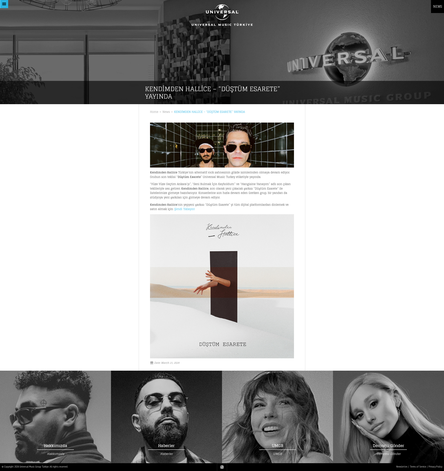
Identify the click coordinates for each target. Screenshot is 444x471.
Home (154, 111)
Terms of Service (418, 466)
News (166, 111)
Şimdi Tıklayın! (184, 209)
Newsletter (401, 466)
